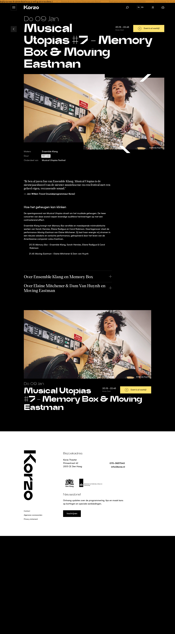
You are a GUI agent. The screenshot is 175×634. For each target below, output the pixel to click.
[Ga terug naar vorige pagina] (14, 29)
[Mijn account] (153, 7)
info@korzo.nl (118, 466)
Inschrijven (72, 514)
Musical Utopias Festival (53, 160)
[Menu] (14, 7)
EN (142, 7)
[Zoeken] (128, 7)
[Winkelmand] (163, 7)
